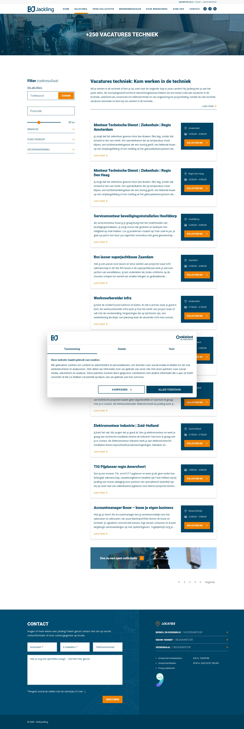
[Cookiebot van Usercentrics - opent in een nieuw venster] (178, 338)
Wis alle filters (34, 87)
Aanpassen (119, 389)
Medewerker (210, 2)
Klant (198, 2)
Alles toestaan (169, 389)
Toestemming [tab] (72, 348)
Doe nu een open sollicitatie (118, 558)
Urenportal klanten (167, 663)
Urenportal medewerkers (170, 658)
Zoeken (66, 95)
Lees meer (100, 155)
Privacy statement (166, 668)
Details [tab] (122, 348)
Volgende (210, 582)
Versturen (112, 699)
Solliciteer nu (195, 143)
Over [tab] (172, 348)
